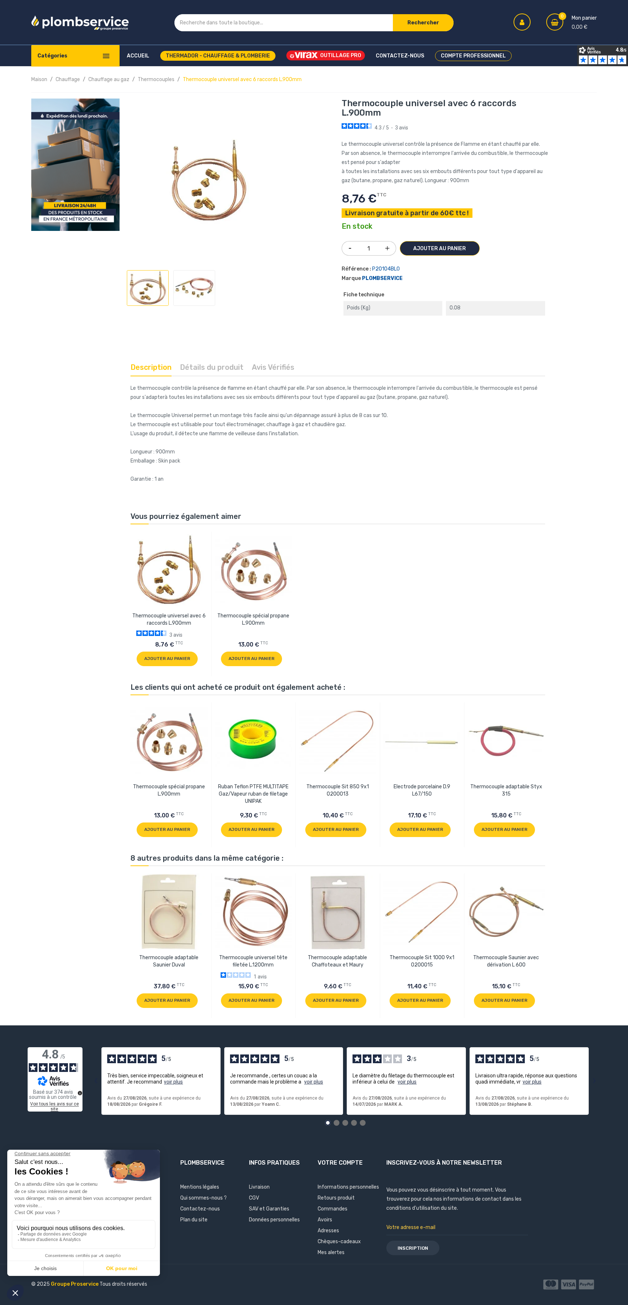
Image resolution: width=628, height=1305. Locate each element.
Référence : (356, 269)
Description (151, 367)
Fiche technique (363, 295)
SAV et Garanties (269, 1209)
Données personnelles (274, 1220)
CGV (254, 1198)
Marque (351, 278)
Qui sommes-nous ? (203, 1198)
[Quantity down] (350, 246)
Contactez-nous (200, 1209)
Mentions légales (199, 1187)
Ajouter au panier (439, 248)
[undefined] (80, 1093)
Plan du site (194, 1220)
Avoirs (325, 1220)
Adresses (328, 1231)
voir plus (173, 1082)
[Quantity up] (387, 246)
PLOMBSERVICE (382, 278)
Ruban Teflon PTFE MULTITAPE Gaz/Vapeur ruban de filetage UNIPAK (253, 794)
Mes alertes (331, 1252)
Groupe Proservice (75, 1284)
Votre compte (340, 1162)
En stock (357, 226)
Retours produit (336, 1198)
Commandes (332, 1209)
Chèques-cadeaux (339, 1241)
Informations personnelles (348, 1187)
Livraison (259, 1187)
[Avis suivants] (594, 1081)
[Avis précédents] (95, 1081)
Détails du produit (211, 367)
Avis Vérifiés (273, 367)
